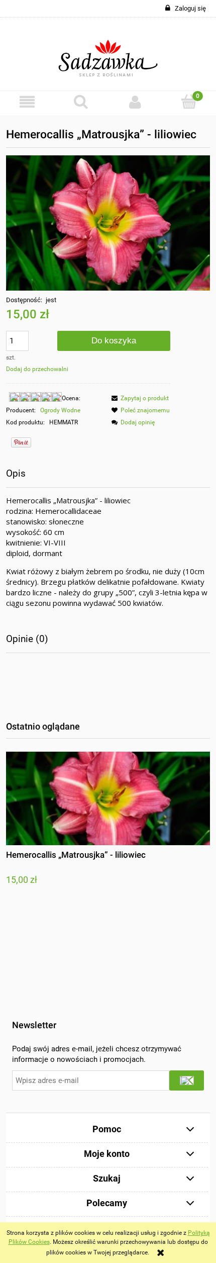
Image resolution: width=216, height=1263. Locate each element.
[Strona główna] (108, 54)
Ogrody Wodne (60, 410)
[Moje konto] (135, 102)
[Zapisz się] (186, 1080)
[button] (27, 102)
